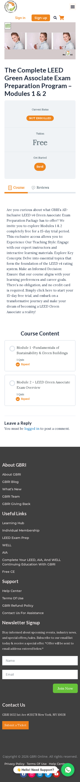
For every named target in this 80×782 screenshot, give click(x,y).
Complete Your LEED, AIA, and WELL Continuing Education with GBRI (31, 562)
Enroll (40, 166)
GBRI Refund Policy (17, 606)
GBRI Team (11, 496)
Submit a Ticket (15, 725)
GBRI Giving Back (16, 504)
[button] (72, 6)
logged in (31, 428)
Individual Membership (21, 530)
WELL (6, 545)
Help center (12, 591)
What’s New (12, 489)
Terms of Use (13, 598)
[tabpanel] (40, 258)
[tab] (16, 187)
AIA (5, 552)
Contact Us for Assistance (23, 613)
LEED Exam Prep (15, 538)
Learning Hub (13, 523)
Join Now (65, 688)
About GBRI (11, 474)
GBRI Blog (10, 482)
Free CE (8, 572)
